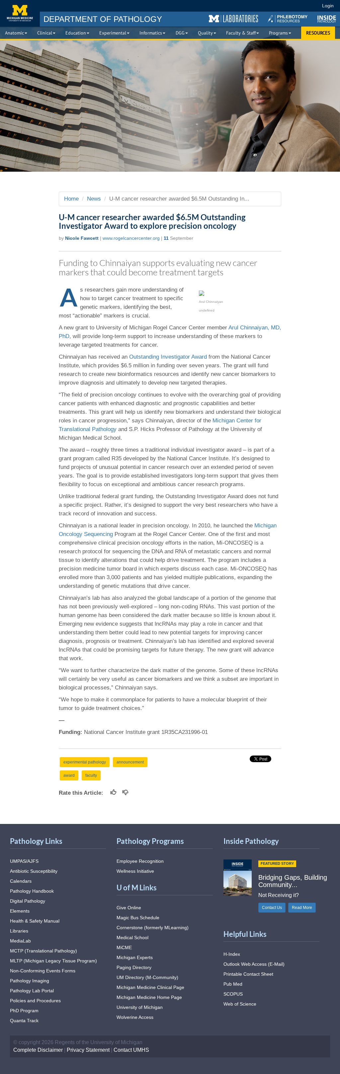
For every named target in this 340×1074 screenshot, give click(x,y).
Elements (20, 911)
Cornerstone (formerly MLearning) (153, 927)
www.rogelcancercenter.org (131, 238)
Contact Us (272, 907)
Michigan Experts (135, 957)
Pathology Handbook (32, 891)
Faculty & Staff (241, 33)
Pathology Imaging (29, 980)
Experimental (112, 33)
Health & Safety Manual (34, 921)
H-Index (231, 954)
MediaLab (20, 940)
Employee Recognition (140, 861)
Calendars (21, 881)
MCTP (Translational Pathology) (43, 950)
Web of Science (239, 1004)
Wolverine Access (135, 1017)
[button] (233, 19)
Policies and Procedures (35, 1000)
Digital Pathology (27, 901)
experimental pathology (84, 762)
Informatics (150, 33)
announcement (130, 762)
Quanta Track (24, 1020)
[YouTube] (286, 6)
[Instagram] (274, 6)
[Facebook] (250, 6)
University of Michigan (140, 1007)
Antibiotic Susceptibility (33, 871)
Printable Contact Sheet (248, 974)
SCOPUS (233, 994)
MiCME (124, 947)
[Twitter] (262, 6)
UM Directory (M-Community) (147, 977)
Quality (205, 33)
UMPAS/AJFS (24, 861)
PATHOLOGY (102, 19)
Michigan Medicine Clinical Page (150, 987)
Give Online (129, 907)
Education (75, 33)
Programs (278, 33)
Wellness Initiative (135, 871)
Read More (302, 907)
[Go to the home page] (20, 13)
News (94, 199)
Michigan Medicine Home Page (149, 997)
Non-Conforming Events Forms (42, 970)
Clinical (44, 33)
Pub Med (232, 984)
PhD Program (24, 1010)
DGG (180, 33)
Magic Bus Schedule (138, 917)
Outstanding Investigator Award (168, 357)
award (69, 775)
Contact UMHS (131, 1050)
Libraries (19, 931)
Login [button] (329, 5)
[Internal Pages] (312, 6)
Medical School (132, 937)
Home (71, 199)
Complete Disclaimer (38, 1050)
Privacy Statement (88, 1050)
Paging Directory (134, 967)
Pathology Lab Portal (32, 990)
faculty (91, 775)
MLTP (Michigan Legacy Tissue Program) (53, 960)
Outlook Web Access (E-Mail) (254, 964)
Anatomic (14, 33)
